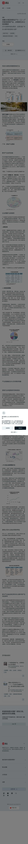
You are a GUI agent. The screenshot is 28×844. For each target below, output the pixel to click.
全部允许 (20, 428)
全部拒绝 (8, 428)
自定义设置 (14, 432)
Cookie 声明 (19, 423)
